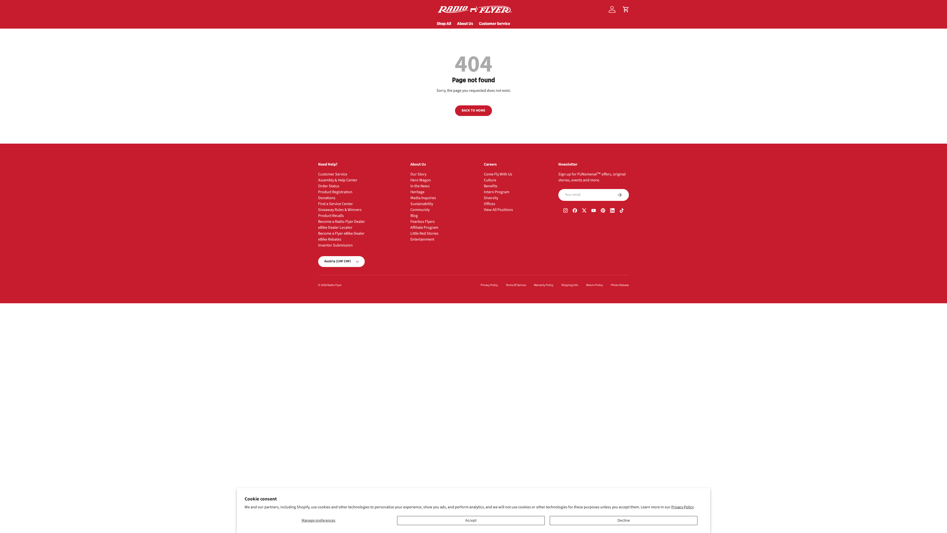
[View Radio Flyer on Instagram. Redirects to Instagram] (565, 211)
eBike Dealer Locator (335, 227)
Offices (489, 204)
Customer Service (494, 23)
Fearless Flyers (422, 221)
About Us (465, 23)
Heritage (417, 192)
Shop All (444, 23)
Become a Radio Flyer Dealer (341, 221)
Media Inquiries (423, 198)
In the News (420, 186)
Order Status (328, 186)
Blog (414, 215)
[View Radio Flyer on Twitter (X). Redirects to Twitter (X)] (584, 211)
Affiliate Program (424, 227)
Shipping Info (569, 285)
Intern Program (496, 192)
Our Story (418, 174)
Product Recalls (331, 215)
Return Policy (594, 285)
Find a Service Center (335, 204)
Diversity (491, 198)
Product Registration (335, 192)
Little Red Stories (424, 233)
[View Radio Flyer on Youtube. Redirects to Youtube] (593, 211)
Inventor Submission (335, 245)
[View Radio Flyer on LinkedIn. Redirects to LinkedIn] (612, 211)
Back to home (473, 110)
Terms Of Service (516, 285)
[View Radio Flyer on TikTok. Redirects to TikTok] (621, 211)
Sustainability (421, 204)
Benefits (490, 186)
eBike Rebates (329, 239)
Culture (490, 180)
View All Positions (498, 209)
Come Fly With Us (498, 174)
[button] (625, 9)
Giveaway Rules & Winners (340, 209)
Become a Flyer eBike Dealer (341, 233)
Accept (470, 520)
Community (420, 209)
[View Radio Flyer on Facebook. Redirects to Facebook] (575, 211)
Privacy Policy (682, 507)
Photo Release (620, 285)
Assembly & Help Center (337, 180)
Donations (326, 198)
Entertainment (422, 239)
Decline (624, 520)
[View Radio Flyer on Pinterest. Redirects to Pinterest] (603, 211)
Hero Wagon (420, 180)
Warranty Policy (543, 285)
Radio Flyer (334, 285)
